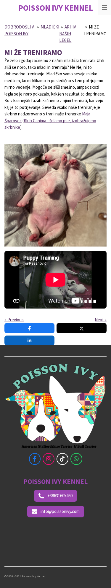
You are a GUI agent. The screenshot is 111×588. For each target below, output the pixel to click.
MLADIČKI (50, 27)
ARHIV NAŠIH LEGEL (67, 33)
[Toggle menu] (104, 7)
